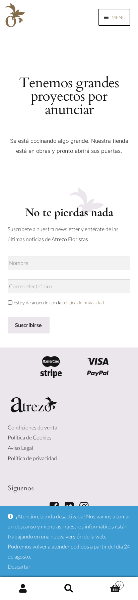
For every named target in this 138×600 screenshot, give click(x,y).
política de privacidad (83, 302)
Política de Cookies (30, 437)
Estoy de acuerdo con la (58, 302)
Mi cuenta (23, 588)
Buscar (69, 588)
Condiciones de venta (32, 427)
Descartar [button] (19, 566)
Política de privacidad (32, 458)
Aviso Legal (20, 447)
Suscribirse (28, 325)
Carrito (106, 583)
